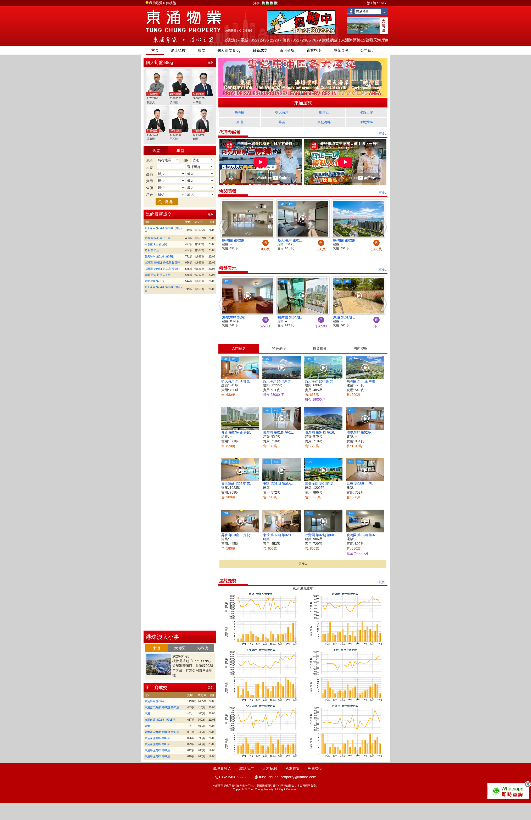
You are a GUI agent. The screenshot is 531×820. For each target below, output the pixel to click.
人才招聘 (269, 768)
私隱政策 (292, 768)
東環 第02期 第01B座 (157, 238)
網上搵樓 (178, 50)
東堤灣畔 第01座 (154, 281)
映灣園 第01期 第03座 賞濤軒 (162, 262)
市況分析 (287, 50)
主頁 (155, 50)
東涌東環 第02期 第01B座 (160, 719)
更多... (212, 62)
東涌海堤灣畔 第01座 (157, 750)
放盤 (201, 50)
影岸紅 (324, 112)
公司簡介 (367, 50)
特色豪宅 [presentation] (279, 348)
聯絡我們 (246, 768)
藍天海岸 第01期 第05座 (159, 256)
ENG (382, 3)
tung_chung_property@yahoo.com (287, 777)
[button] (222, 226)
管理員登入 (222, 768)
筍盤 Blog (229, 50)
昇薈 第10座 (152, 250)
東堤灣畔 (324, 122)
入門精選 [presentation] (239, 348)
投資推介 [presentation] (320, 348)
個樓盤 (162, 3)
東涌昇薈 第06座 (154, 701)
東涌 (147, 713)
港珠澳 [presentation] (202, 648)
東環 (239, 122)
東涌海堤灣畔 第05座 (157, 744)
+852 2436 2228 (232, 777)
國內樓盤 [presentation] (360, 348)
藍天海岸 (282, 112)
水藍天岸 (366, 112)
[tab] (156, 648)
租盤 (180, 150)
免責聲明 (315, 768)
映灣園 (240, 112)
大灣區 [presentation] (179, 648)
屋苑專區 (341, 50)
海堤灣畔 (366, 122)
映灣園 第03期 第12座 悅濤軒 (162, 268)
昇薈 (282, 122)
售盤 (156, 150)
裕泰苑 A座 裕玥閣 (156, 244)
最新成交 (260, 50)
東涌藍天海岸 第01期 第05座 (162, 707)
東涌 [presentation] (156, 648)
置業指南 (314, 50)
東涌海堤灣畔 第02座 (157, 738)
